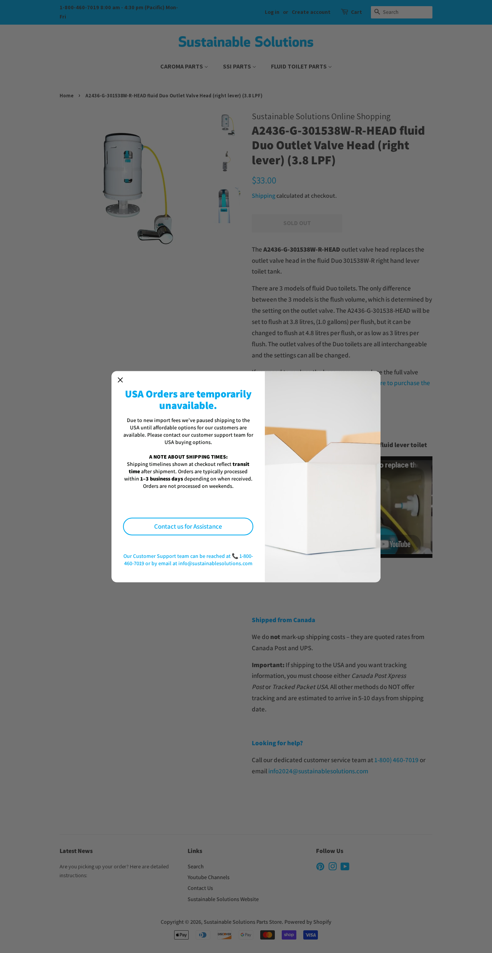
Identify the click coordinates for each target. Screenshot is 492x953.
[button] (120, 380)
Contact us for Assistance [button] (188, 526)
